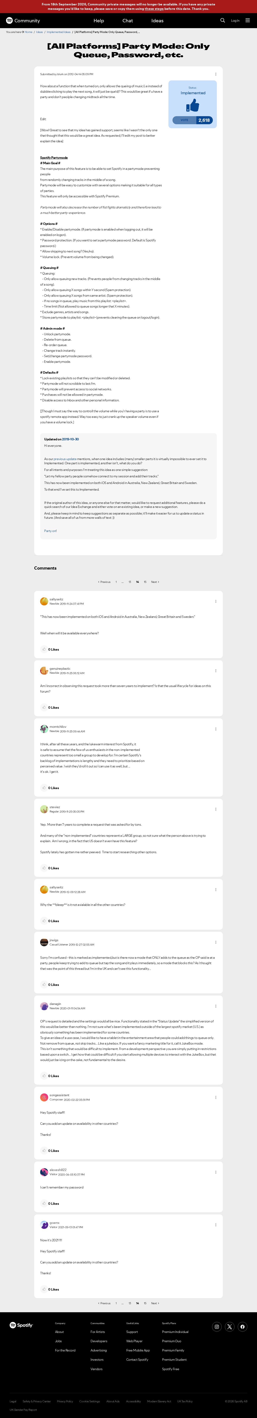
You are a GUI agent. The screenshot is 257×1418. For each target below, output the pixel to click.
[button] (184, 120)
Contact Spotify (137, 1359)
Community (27, 20)
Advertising (99, 1350)
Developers (99, 1341)
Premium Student (174, 1359)
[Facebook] (242, 1327)
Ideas (157, 20)
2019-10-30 (70, 439)
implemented (193, 93)
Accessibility (133, 1401)
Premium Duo (171, 1341)
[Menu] (247, 20)
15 (145, 582)
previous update (65, 459)
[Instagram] (217, 1327)
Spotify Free (170, 1369)
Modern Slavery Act (159, 1401)
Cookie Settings (89, 1401)
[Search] (222, 20)
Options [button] (216, 74)
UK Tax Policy (185, 1401)
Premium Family (173, 1350)
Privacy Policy (65, 1401)
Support (132, 1332)
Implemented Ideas (59, 32)
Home (28, 32)
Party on (50, 531)
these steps (154, 8)
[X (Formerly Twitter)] (230, 1327)
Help (99, 20)
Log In (235, 20)
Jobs (58, 1341)
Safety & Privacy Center (37, 1401)
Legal (13, 1401)
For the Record (65, 1350)
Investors (97, 1359)
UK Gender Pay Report (23, 1410)
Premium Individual (175, 1332)
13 (130, 582)
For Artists (98, 1332)
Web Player (134, 1341)
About (59, 1332)
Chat (127, 20)
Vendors (97, 1369)
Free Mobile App (138, 1350)
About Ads (113, 1401)
